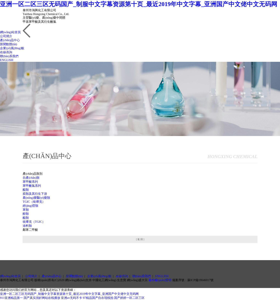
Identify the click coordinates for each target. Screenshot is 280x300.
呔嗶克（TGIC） (34, 221)
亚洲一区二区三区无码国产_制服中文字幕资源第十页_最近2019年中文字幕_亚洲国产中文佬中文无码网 (138, 4)
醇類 (26, 213)
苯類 (26, 209)
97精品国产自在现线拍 (98, 297)
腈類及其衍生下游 (35, 193)
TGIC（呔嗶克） (34, 201)
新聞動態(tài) (8, 44)
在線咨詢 (6, 52)
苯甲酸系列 (30, 181)
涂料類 (27, 225)
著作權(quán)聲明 (159, 280)
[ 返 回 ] (140, 239)
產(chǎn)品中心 (10, 40)
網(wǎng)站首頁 (10, 32)
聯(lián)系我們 (9, 56)
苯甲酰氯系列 (32, 185)
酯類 (26, 189)
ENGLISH (6, 60)
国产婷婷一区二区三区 (129, 297)
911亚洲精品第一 (11, 297)
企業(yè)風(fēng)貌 (12, 48)
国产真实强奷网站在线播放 (42, 297)
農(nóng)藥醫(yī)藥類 (36, 197)
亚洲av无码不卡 (71, 297)
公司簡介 (6, 36)
